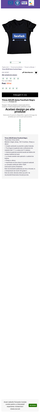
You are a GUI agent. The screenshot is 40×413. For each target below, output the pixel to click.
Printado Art (13, 102)
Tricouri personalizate (17, 67)
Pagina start (5, 67)
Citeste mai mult (15, 409)
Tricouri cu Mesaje (29, 67)
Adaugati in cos (20, 95)
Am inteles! (33, 405)
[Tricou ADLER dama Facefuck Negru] (3, 88)
